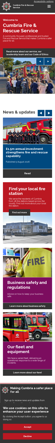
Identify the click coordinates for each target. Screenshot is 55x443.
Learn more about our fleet (27, 372)
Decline (27, 436)
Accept (27, 427)
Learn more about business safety (27, 306)
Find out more (19, 212)
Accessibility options (44, 1)
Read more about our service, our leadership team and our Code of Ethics (27, 53)
